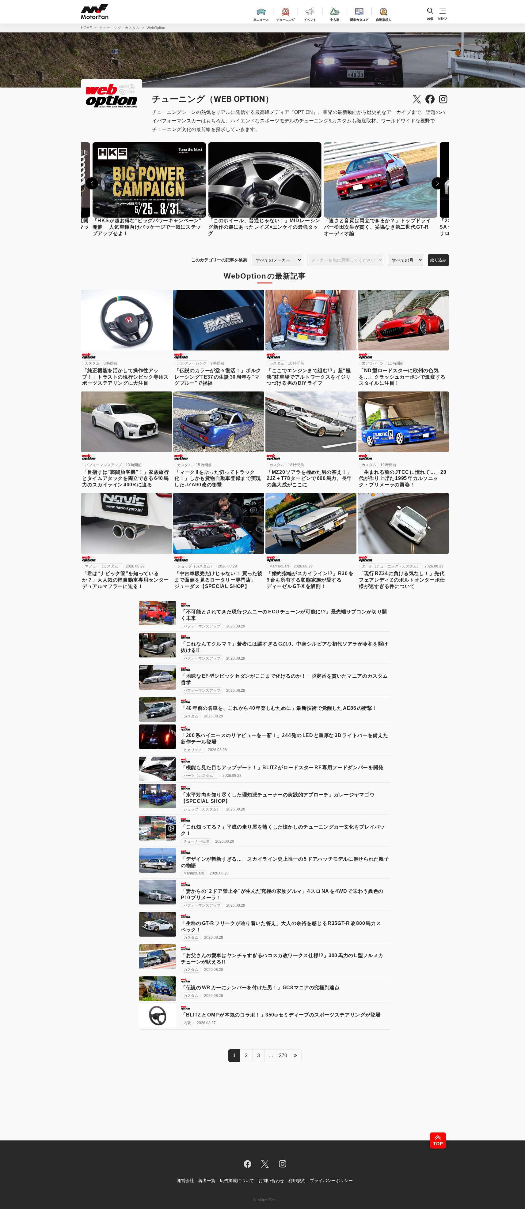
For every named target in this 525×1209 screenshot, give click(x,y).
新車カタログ (359, 19)
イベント (310, 19)
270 (283, 1055)
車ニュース (261, 19)
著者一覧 (206, 1180)
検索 (430, 18)
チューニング (285, 19)
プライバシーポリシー (331, 1180)
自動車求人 (383, 19)
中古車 (334, 19)
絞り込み (438, 260)
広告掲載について (237, 1180)
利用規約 (297, 1180)
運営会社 (185, 1180)
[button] (92, 183)
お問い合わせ (271, 1180)
